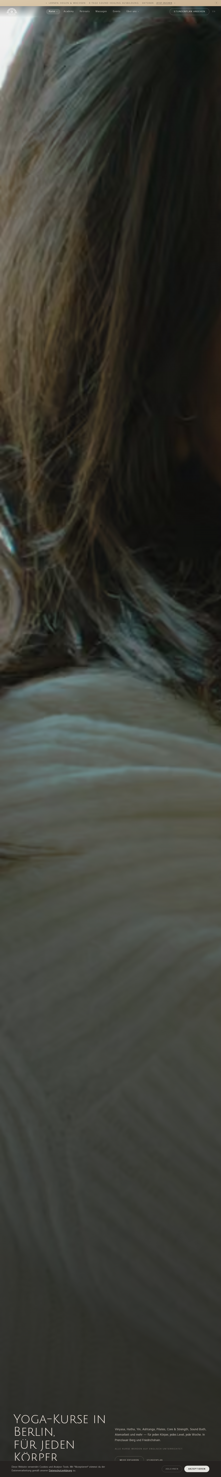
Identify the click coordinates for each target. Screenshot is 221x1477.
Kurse (52, 11)
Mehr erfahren (129, 1460)
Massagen (101, 11)
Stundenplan (155, 1460)
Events (117, 11)
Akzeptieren (197, 1469)
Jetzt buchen (164, 3)
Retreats (85, 11)
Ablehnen (172, 1469)
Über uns (132, 11)
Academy (69, 11)
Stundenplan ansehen (189, 11)
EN (213, 11)
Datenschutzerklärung (60, 1470)
